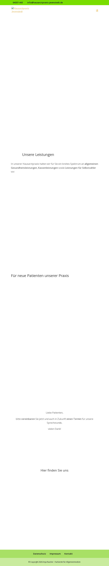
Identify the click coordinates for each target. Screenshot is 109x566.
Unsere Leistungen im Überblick (35, 181)
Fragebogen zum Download (54, 298)
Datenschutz (39, 553)
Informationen (54, 103)
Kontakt (68, 553)
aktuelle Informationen (54, 33)
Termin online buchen (54, 56)
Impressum (55, 553)
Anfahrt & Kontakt (54, 44)
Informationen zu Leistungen (54, 286)
